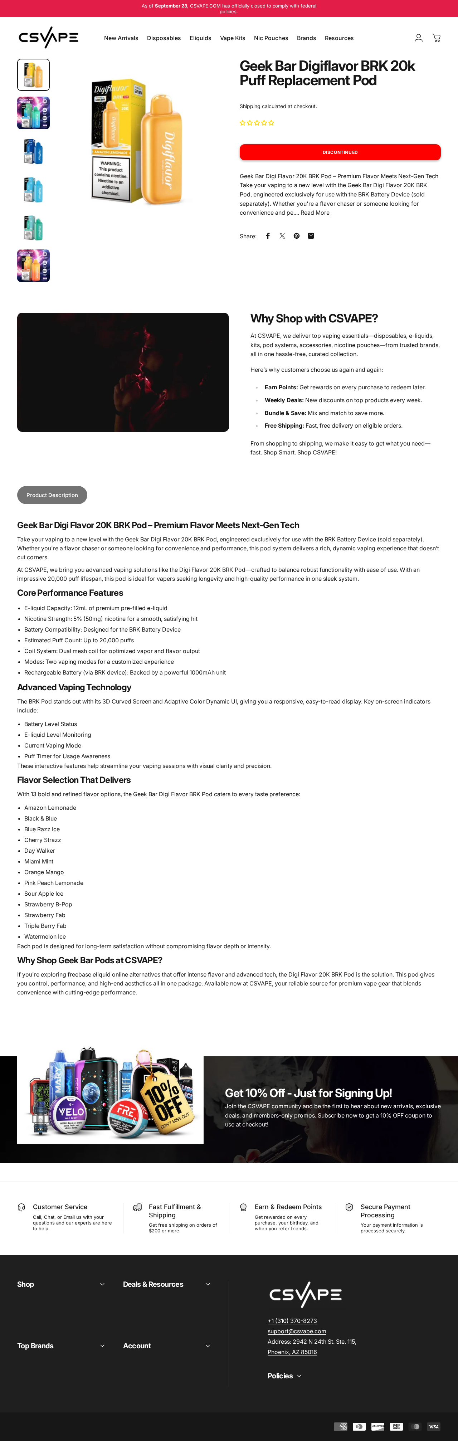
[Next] (200, 152)
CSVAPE (260, 983)
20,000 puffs (116, 640)
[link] (312, 1341)
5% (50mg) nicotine (99, 618)
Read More (315, 212)
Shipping (250, 106)
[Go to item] (33, 75)
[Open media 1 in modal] (136, 140)
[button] (258, 122)
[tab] (52, 495)
